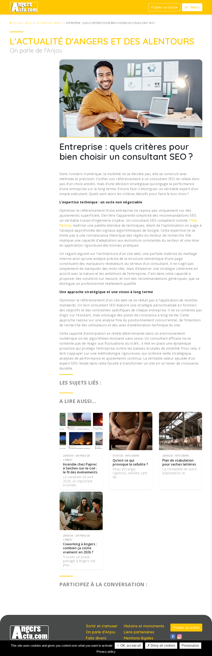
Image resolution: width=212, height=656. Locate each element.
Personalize (190, 645)
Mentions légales (138, 638)
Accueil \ (18, 23)
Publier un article (186, 627)
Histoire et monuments (144, 626)
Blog (28, 23)
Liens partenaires (139, 632)
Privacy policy (106, 651)
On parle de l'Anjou (49, 23)
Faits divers (96, 638)
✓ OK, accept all (129, 645)
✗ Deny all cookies (161, 645)
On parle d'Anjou (100, 632)
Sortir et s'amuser (102, 626)
